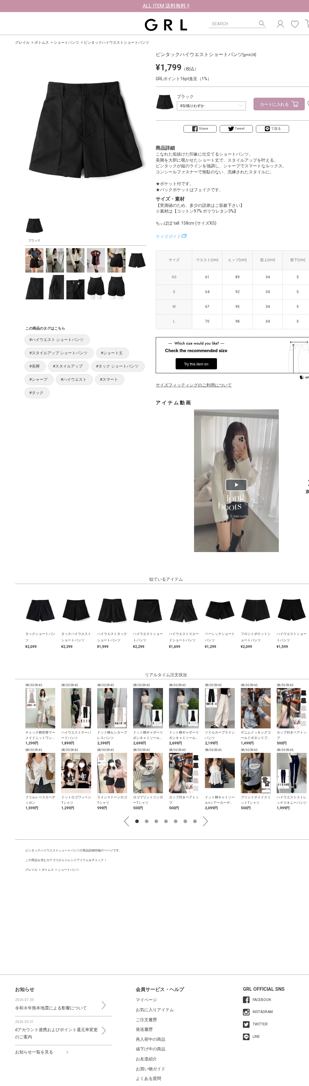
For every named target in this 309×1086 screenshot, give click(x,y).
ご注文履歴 (146, 1019)
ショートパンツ (66, 42)
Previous (126, 821)
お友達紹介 (146, 1058)
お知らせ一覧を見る (34, 1052)
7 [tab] (195, 821)
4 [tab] (166, 821)
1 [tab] (137, 821)
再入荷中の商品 (150, 1039)
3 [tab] (156, 821)
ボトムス (41, 42)
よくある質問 (148, 1078)
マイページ (146, 999)
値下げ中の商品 (150, 1049)
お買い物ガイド (150, 1068)
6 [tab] (185, 821)
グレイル (22, 42)
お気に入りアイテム (155, 1009)
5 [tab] (175, 821)
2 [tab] (146, 821)
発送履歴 (144, 1029)
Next (205, 821)
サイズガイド (168, 236)
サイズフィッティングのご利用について (194, 385)
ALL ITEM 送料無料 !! (166, 6)
